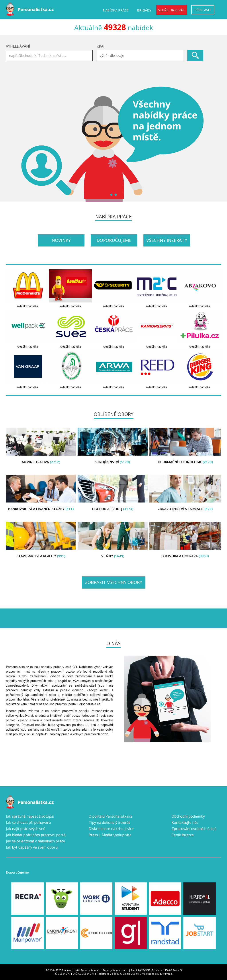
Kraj (100, 46)
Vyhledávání (18, 46)
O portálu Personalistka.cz (110, 816)
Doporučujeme (114, 240)
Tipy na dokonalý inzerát (109, 822)
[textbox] (141, 55)
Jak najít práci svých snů (25, 828)
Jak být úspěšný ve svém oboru (32, 847)
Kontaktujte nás (185, 822)
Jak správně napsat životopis (30, 816)
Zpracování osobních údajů (194, 828)
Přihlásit (202, 10)
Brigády (144, 10)
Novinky (61, 240)
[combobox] (140, 55)
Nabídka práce (116, 10)
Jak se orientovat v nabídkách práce (35, 841)
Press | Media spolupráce (110, 834)
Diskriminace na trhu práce (111, 828)
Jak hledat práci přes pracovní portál (36, 834)
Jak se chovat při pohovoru (28, 822)
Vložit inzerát (171, 10)
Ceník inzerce (183, 834)
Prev (11, 144)
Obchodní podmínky (188, 816)
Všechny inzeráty (166, 240)
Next (215, 144)
